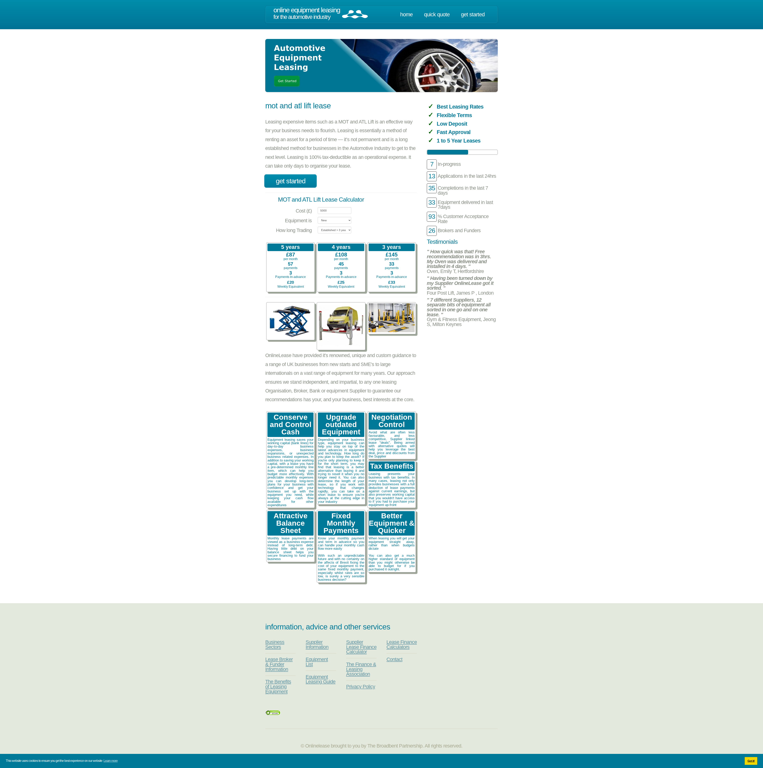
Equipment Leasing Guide (320, 679)
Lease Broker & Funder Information (279, 664)
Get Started (473, 14)
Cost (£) (304, 211)
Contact (394, 659)
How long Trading (294, 230)
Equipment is (298, 220)
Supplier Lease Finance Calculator (361, 646)
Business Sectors (274, 644)
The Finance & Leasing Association (361, 669)
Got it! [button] (751, 760)
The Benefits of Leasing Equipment (278, 686)
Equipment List (317, 662)
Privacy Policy (360, 686)
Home (406, 14)
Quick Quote (437, 14)
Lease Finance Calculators (401, 644)
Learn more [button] (111, 760)
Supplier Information (317, 644)
